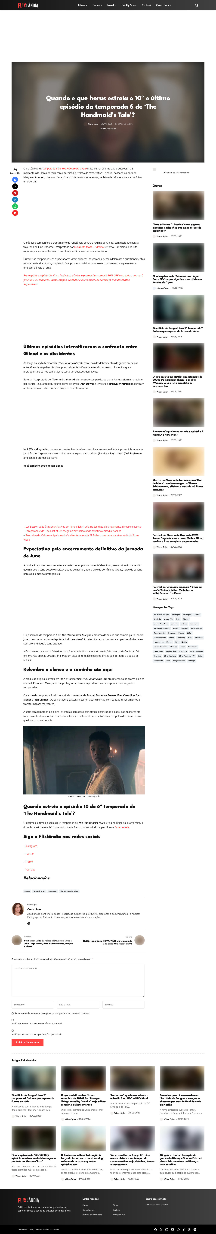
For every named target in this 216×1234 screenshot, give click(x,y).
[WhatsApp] (178, 1229)
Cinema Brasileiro (161, 624)
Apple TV (157, 619)
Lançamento (159, 642)
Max (177, 642)
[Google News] (195, 1229)
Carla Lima (93, 124)
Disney (176, 628)
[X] (161, 1229)
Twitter (29, 853)
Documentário (196, 628)
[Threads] (189, 1229)
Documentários (159, 633)
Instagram (31, 846)
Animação (176, 615)
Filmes (171, 638)
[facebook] (155, 1229)
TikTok (29, 861)
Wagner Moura (179, 661)
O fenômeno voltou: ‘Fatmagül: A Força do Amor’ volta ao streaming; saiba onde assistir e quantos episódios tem (82, 1160)
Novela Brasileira (160, 647)
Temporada (158, 661)
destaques (194, 624)
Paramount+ (121, 827)
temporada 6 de (64, 168)
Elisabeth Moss (83, 247)
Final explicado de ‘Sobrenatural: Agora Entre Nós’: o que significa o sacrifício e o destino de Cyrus (177, 279)
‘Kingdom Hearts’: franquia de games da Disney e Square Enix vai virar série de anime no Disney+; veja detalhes (181, 1160)
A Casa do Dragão (161, 615)
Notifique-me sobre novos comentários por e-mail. (37, 1023)
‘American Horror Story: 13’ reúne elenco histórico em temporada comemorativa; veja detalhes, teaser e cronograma (132, 1160)
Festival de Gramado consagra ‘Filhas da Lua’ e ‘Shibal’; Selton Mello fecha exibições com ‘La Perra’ (177, 590)
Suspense (157, 656)
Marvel (169, 642)
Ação (178, 619)
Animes (197, 615)
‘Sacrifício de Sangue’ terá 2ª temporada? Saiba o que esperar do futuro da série (178, 330)
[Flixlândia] (28, 5)
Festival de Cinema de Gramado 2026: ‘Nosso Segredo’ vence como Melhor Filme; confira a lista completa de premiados (178, 538)
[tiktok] (184, 1229)
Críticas (184, 624)
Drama (27, 891)
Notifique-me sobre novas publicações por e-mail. (37, 1034)
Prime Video (158, 651)
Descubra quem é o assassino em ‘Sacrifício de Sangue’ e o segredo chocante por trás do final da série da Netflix (180, 1100)
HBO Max (199, 638)
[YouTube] (172, 1229)
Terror (168, 661)
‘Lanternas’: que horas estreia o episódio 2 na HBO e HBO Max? (129, 1097)
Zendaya (191, 661)
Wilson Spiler (162, 237)
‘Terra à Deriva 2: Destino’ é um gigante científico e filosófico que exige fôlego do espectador (177, 227)
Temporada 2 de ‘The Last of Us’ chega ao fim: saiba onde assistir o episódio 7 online (73, 531)
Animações (187, 615)
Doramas (172, 633)
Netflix (184, 642)
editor (189, 633)
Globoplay (181, 638)
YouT (28, 869)
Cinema (186, 619)
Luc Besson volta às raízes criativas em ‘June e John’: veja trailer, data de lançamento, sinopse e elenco (83, 526)
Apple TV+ (168, 619)
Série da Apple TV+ (187, 656)
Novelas (173, 647)
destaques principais (162, 628)
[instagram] (166, 1229)
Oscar (182, 647)
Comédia (174, 624)
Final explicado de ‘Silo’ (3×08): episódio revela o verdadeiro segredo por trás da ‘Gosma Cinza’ (34, 1158)
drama (100, 247)
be (33, 869)
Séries (200, 656)
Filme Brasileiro (160, 638)
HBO (190, 638)
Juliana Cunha (163, 288)
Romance (183, 651)
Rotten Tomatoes (196, 651)
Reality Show (171, 651)
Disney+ (185, 628)
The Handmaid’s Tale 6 (69, 891)
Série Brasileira (170, 656)
